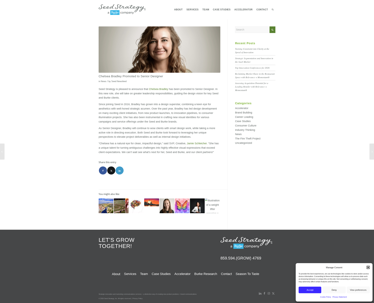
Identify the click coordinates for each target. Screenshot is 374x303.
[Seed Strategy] (122, 9)
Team (144, 274)
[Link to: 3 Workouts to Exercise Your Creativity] (212, 205)
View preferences (358, 290)
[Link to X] (273, 293)
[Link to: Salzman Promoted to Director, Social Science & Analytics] (167, 205)
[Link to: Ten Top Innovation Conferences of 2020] (151, 202)
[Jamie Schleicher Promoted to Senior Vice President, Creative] (2, 152)
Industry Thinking (245, 130)
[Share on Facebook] (103, 170)
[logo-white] (246, 243)
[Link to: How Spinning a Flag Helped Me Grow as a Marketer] (121, 205)
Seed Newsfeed (119, 81)
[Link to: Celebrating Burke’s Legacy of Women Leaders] (197, 205)
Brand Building (243, 112)
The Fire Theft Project (247, 138)
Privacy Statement (340, 297)
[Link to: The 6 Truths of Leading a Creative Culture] (136, 205)
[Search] (273, 9)
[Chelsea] (159, 49)
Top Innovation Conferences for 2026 (252, 67)
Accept (310, 290)
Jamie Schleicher (197, 143)
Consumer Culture (245, 125)
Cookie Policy (325, 297)
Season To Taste (247, 274)
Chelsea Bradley (158, 89)
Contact (226, 274)
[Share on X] (111, 170)
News (103, 81)
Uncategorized (243, 142)
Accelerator (241, 108)
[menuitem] (178, 9)
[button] (368, 267)
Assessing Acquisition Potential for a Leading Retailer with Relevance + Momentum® (251, 87)
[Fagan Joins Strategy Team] (371, 152)
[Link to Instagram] (269, 293)
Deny (334, 290)
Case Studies (243, 121)
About (116, 274)
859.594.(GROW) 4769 (240, 258)
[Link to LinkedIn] (260, 293)
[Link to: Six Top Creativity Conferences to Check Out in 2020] (182, 205)
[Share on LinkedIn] (120, 170)
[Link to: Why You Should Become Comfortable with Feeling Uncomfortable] (106, 205)
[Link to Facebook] (264, 293)
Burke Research (205, 274)
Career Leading (244, 117)
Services (130, 274)
